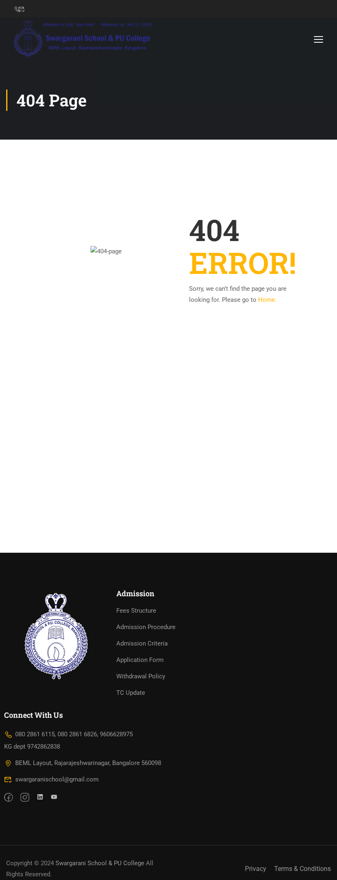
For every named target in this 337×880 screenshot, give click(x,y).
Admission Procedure (145, 627)
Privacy (255, 869)
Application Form (140, 660)
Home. (267, 299)
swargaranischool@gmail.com (57, 779)
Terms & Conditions (302, 869)
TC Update (130, 692)
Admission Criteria (142, 643)
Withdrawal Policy (140, 676)
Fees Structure (136, 610)
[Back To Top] (320, 865)
